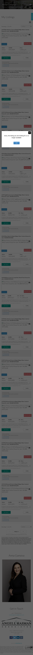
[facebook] (11, 638)
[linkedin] (18, 638)
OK (16, 143)
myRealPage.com (18, 643)
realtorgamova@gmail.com (16, 615)
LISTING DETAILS (6, 57)
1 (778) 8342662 (5, 64)
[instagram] (21, 638)
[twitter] (14, 638)
